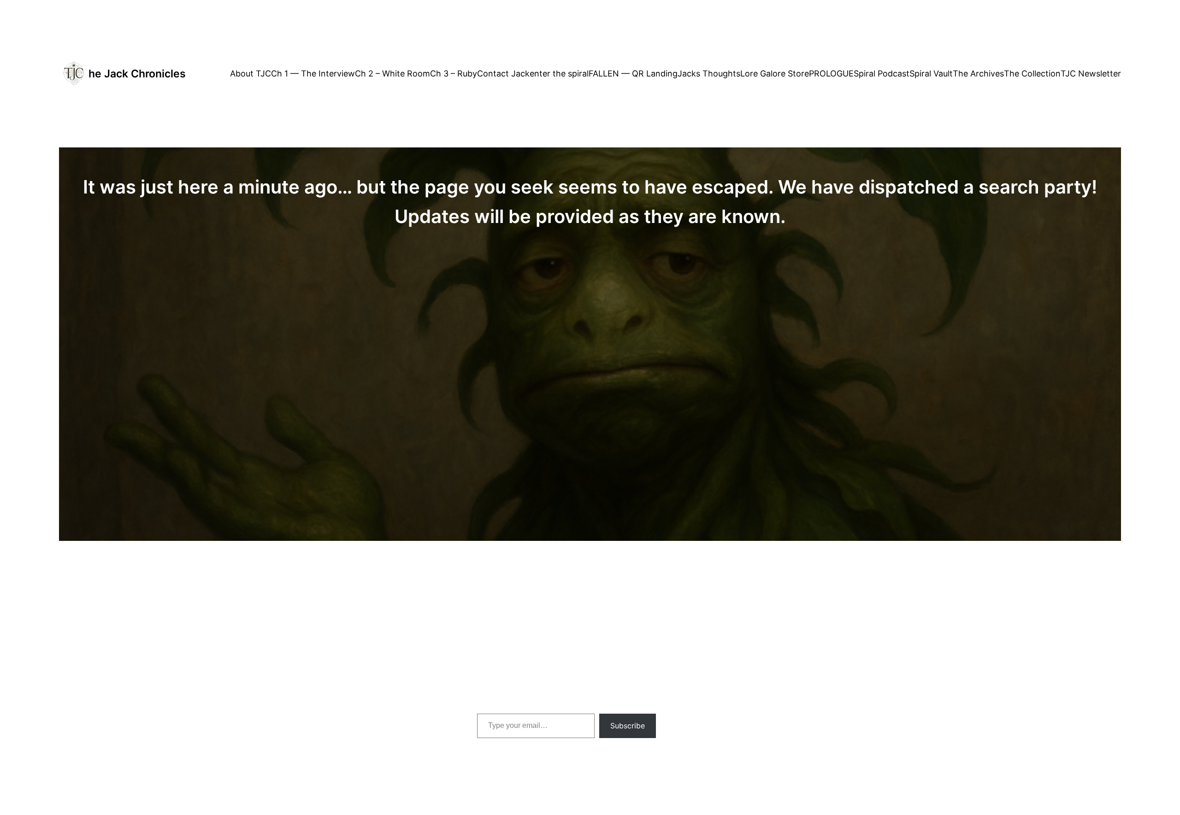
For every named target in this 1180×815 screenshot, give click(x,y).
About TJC (250, 73)
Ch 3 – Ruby (453, 73)
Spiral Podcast (881, 73)
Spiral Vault (931, 73)
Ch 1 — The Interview (313, 73)
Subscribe (627, 725)
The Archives (978, 73)
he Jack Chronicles (137, 73)
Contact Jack (503, 73)
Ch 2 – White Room (392, 73)
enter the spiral (559, 73)
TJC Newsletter (1091, 73)
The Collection (1032, 73)
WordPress (758, 702)
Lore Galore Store (774, 73)
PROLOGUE (831, 73)
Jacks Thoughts (709, 73)
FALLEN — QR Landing (633, 73)
